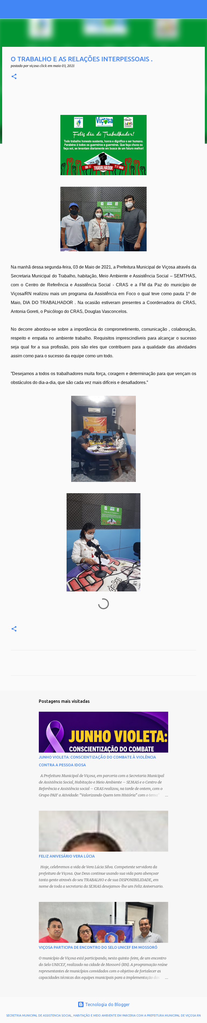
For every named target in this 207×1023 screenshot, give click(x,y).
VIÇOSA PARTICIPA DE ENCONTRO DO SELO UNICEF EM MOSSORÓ (98, 947)
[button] (14, 76)
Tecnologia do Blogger (107, 1004)
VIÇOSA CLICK (43, 9)
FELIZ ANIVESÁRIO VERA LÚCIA (67, 856)
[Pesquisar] (80, 9)
